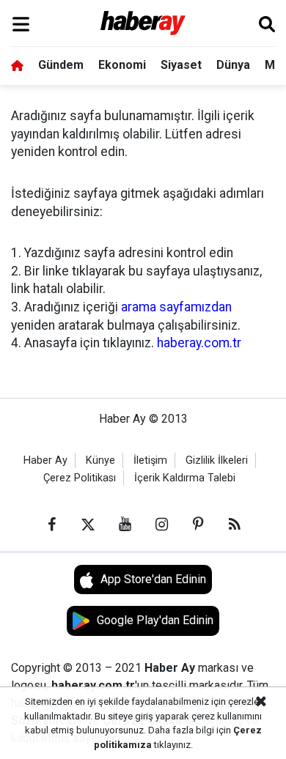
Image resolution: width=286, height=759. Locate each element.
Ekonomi (122, 65)
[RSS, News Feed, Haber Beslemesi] (234, 524)
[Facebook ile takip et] (51, 524)
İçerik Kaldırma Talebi (184, 478)
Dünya (233, 65)
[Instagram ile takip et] (161, 524)
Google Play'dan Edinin (155, 620)
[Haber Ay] (143, 24)
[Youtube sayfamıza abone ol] (124, 524)
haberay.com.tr (199, 343)
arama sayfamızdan (176, 307)
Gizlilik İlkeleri (217, 460)
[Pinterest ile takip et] (198, 524)
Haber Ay (45, 460)
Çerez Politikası (79, 478)
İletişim (150, 460)
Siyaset (181, 65)
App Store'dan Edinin (153, 579)
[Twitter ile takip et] (88, 524)
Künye (100, 460)
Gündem (61, 65)
